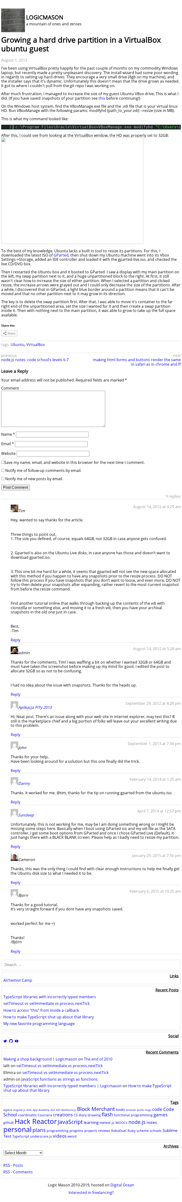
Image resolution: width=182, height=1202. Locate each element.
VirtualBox (35, 344)
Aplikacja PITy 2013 (35, 707)
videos (60, 1136)
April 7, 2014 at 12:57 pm (159, 811)
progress (76, 1130)
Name (8, 434)
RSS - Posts (13, 1165)
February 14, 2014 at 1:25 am (155, 779)
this (102, 98)
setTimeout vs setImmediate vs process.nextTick (46, 1003)
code (157, 1109)
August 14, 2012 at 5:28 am (157, 648)
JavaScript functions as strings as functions (59, 1079)
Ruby (131, 1130)
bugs (148, 1110)
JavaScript (70, 1122)
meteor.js (107, 1122)
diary (83, 1115)
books (120, 1109)
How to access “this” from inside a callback (41, 1010)
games (161, 1115)
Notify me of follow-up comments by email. (43, 470)
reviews (104, 1130)
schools (156, 1130)
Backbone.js (68, 1110)
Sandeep (26, 815)
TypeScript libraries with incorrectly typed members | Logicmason (62, 1085)
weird (72, 1136)
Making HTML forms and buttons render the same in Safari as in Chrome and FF (137, 362)
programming (57, 1130)
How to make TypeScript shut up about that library (48, 1017)
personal (17, 1129)
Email (7, 443)
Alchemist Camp (17, 980)
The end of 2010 (98, 1059)
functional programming (133, 1115)
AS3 (58, 1110)
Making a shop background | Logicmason (40, 1059)
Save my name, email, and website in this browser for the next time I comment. (74, 462)
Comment (10, 388)
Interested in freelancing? (91, 1192)
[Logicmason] (13, 30)
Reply (15, 640)
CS (76, 1115)
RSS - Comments (18, 1172)
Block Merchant (96, 1108)
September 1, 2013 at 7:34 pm (154, 743)
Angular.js (19, 1110)
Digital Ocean (122, 1185)
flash (107, 1114)
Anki (29, 1110)
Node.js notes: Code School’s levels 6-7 (35, 359)
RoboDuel (119, 1130)
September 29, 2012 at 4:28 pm (153, 703)
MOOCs (121, 1122)
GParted (61, 255)
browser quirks (135, 1110)
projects (90, 1130)
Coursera (45, 1115)
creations (63, 1115)
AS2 (52, 1110)
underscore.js (41, 1136)
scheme (142, 1130)
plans (39, 1129)
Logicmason (44, 17)
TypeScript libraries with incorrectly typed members (49, 996)
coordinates (27, 1115)
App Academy (41, 1110)
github (8, 1122)
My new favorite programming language (39, 1023)
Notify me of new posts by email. (34, 478)
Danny (24, 783)
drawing (94, 1115)
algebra (7, 1110)
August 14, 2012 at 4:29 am (157, 506)
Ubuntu (17, 344)
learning (91, 1122)
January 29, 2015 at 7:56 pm (156, 855)
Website (8, 453)
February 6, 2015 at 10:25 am (155, 891)
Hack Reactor (36, 1121)
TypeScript (20, 1136)
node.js (137, 1122)
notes (151, 1122)
